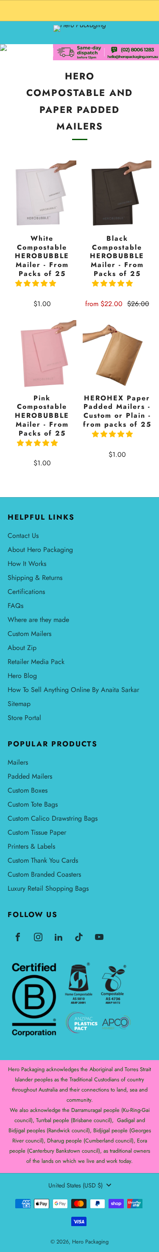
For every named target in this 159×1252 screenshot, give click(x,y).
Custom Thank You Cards (43, 860)
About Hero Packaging (40, 549)
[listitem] (79, 10)
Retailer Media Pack (36, 662)
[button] (36, 283)
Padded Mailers (30, 776)
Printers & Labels (31, 846)
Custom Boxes (27, 790)
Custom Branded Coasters (44, 874)
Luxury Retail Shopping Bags (48, 888)
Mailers (18, 762)
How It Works (27, 563)
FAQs (15, 606)
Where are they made (38, 620)
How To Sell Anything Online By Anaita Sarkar (73, 690)
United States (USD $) (75, 1185)
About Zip (22, 648)
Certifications (26, 591)
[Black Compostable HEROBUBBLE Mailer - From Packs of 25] (117, 194)
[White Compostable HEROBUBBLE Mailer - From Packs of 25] (42, 194)
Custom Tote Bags (33, 804)
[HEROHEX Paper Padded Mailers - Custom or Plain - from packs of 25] (117, 354)
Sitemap (19, 704)
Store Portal (24, 718)
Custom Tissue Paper (37, 832)
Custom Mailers (29, 634)
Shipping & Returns (35, 577)
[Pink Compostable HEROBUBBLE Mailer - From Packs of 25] (42, 354)
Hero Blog (22, 676)
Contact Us (23, 535)
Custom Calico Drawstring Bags (53, 818)
